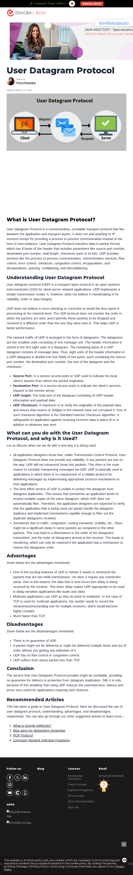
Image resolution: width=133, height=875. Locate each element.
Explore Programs (80, 790)
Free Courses (77, 784)
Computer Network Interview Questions (41, 740)
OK (125, 860)
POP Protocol (23, 735)
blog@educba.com (114, 23)
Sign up (73, 807)
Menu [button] (120, 12)
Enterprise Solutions (75, 777)
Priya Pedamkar (26, 83)
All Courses (76, 795)
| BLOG (39, 13)
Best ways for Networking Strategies (39, 730)
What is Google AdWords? (32, 725)
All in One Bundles (81, 801)
